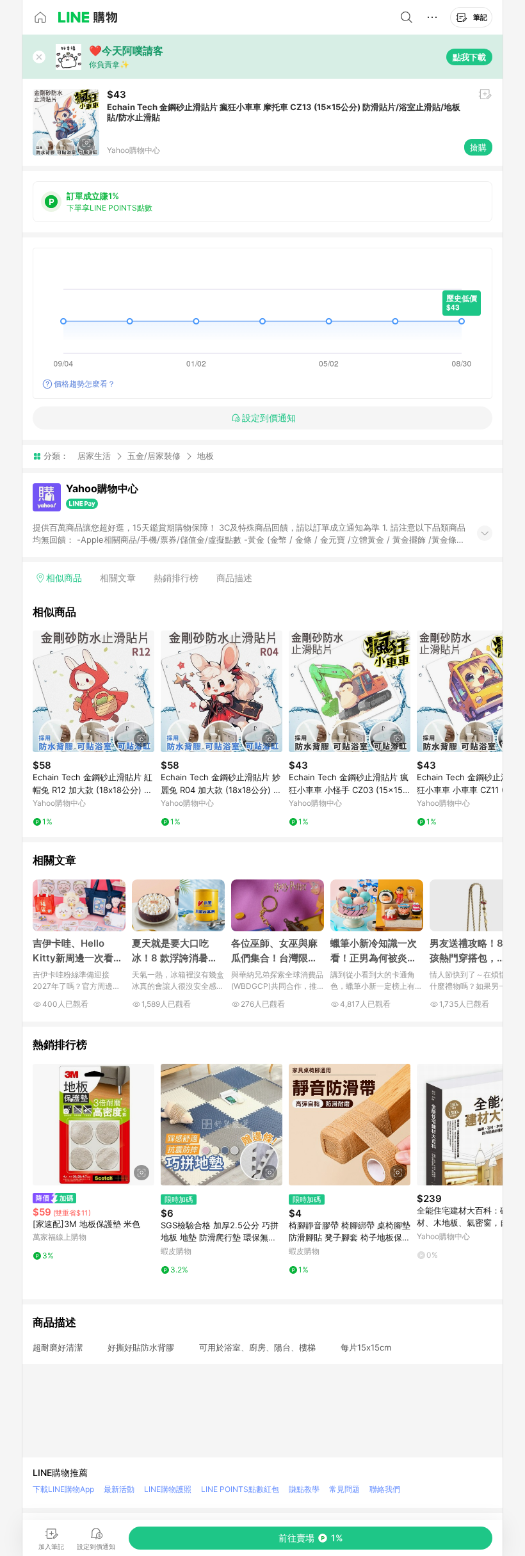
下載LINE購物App (63, 1489)
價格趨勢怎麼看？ (84, 384)
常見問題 (344, 1489)
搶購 (478, 147)
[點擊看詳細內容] (93, 691)
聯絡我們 (384, 1489)
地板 (205, 456)
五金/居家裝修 (154, 456)
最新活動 (119, 1489)
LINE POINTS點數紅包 (240, 1489)
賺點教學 (304, 1489)
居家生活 (94, 456)
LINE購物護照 (167, 1489)
